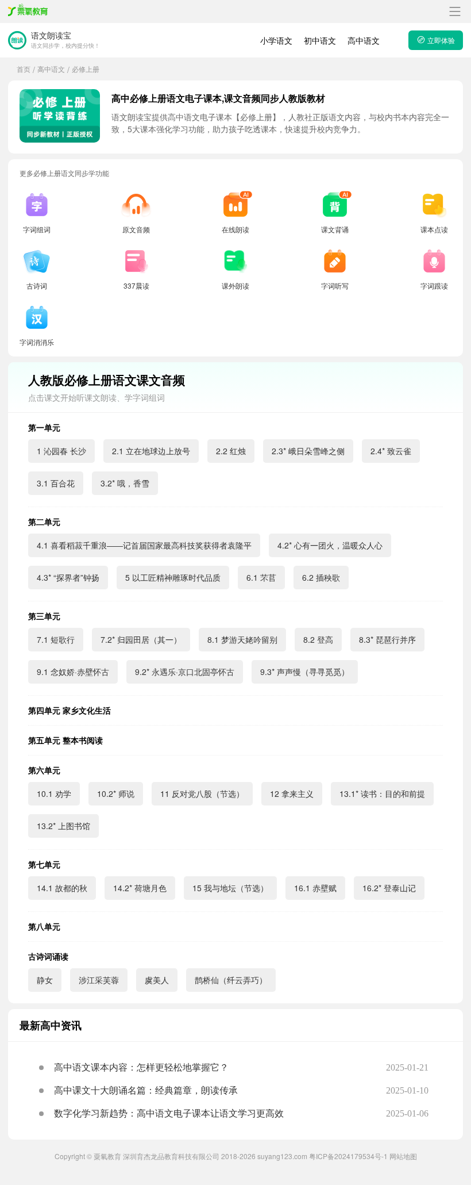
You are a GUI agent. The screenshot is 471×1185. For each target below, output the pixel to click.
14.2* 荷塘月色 (140, 887)
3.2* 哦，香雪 (125, 483)
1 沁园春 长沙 (61, 451)
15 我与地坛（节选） (230, 887)
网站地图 (403, 1156)
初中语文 (320, 40)
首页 (23, 69)
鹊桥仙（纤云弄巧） (231, 979)
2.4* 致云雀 (390, 451)
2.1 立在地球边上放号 (151, 451)
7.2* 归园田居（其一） (141, 639)
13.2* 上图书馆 (63, 825)
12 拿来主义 (292, 793)
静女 (45, 979)
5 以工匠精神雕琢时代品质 (173, 577)
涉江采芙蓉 (99, 979)
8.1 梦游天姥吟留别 (242, 639)
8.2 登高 (318, 639)
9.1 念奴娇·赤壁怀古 (73, 671)
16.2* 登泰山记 (389, 887)
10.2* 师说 (115, 793)
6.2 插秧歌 (321, 577)
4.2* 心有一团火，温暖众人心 (330, 545)
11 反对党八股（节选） (202, 793)
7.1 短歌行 (56, 639)
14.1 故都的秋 (62, 887)
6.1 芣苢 (261, 577)
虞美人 (157, 979)
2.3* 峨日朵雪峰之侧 (308, 451)
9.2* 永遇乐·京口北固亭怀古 (184, 671)
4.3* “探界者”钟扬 (68, 577)
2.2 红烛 (231, 451)
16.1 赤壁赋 (315, 887)
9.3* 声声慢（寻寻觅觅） (304, 671)
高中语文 (364, 40)
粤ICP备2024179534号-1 (348, 1156)
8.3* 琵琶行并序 (387, 639)
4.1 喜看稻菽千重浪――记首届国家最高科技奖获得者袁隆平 (144, 545)
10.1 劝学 (54, 793)
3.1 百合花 (56, 483)
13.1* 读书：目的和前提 (382, 793)
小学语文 (276, 40)
